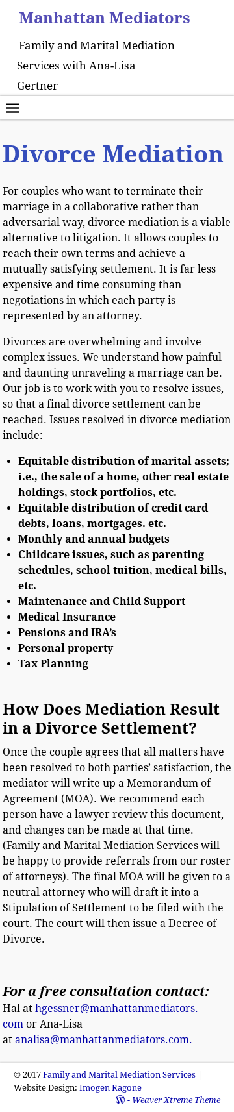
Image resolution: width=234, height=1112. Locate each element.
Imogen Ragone (110, 1088)
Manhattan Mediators (104, 18)
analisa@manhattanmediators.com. (103, 1039)
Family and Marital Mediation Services (119, 1075)
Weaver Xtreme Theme (176, 1100)
